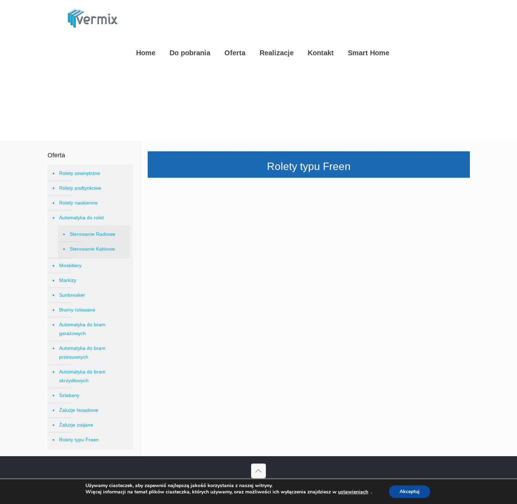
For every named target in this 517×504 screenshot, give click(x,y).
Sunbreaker (72, 295)
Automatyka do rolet (81, 217)
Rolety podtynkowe (80, 188)
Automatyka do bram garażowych (82, 329)
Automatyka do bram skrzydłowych (82, 376)
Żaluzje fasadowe (78, 410)
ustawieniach (353, 492)
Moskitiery (70, 265)
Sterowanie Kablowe (92, 249)
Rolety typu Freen (79, 439)
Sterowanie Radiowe (92, 234)
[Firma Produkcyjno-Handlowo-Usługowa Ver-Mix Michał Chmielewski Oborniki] (93, 17)
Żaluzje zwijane (76, 425)
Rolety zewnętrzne (79, 173)
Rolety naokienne (78, 203)
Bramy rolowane (77, 310)
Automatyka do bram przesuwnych (82, 352)
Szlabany (69, 395)
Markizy (67, 280)
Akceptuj (410, 491)
